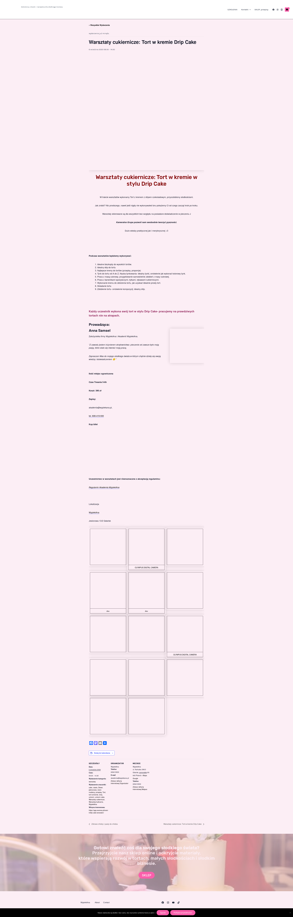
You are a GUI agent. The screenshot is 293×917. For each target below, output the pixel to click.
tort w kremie (93, 795)
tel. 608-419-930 (96, 415)
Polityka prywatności (183, 912)
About (97, 902)
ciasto (95, 787)
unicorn (91, 797)
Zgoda (163, 912)
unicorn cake (99, 797)
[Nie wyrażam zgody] (290, 912)
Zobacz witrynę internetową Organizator (119, 782)
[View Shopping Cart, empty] (287, 9)
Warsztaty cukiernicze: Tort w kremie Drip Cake (182, 824)
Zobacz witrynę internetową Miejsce (140, 788)
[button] (249, 9)
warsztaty (92, 781)
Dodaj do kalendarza (102, 753)
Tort (104, 792)
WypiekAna (94, 512)
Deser (100, 787)
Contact (106, 902)
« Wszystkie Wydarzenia (99, 25)
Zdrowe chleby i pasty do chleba (104, 824)
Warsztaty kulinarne (96, 802)
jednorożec (93, 790)
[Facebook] (273, 10)
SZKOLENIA (232, 9)
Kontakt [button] (244, 9)
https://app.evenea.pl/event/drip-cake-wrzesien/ (98, 811)
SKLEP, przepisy (261, 9)
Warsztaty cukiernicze (96, 799)
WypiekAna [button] (85, 902)
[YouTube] (282, 10)
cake (90, 787)
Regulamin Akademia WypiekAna (104, 487)
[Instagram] (277, 10)
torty (100, 795)
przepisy (99, 792)
